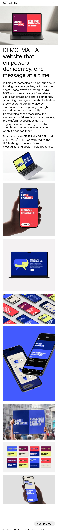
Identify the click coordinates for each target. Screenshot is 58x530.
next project (44, 523)
